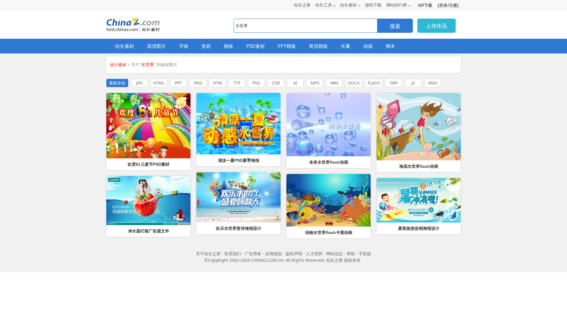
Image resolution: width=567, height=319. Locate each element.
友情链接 (273, 253)
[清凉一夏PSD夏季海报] (238, 123)
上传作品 (436, 25)
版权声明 (294, 253)
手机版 (365, 253)
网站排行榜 (396, 5)
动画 (368, 46)
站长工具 (323, 5)
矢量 (345, 46)
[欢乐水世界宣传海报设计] (238, 197)
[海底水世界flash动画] (419, 126)
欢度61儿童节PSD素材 (149, 164)
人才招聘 (314, 253)
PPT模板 (287, 46)
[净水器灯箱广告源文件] (148, 200)
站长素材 (348, 5)
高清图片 (156, 46)
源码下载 (373, 5)
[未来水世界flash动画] (328, 124)
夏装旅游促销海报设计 (418, 228)
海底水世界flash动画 (418, 166)
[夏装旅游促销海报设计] (419, 200)
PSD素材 (255, 46)
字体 (183, 46)
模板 (228, 46)
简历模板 (318, 46)
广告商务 (253, 253)
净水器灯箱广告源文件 (148, 231)
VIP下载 (425, 5)
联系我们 (232, 253)
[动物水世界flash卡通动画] (328, 200)
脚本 (390, 46)
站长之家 (302, 5)
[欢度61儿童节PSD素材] (148, 125)
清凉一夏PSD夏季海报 (238, 160)
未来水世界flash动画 (328, 162)
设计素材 (118, 64)
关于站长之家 (208, 253)
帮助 (351, 253)
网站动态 (334, 253)
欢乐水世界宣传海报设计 (238, 228)
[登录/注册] (448, 5)
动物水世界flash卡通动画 (328, 232)
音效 (206, 46)
